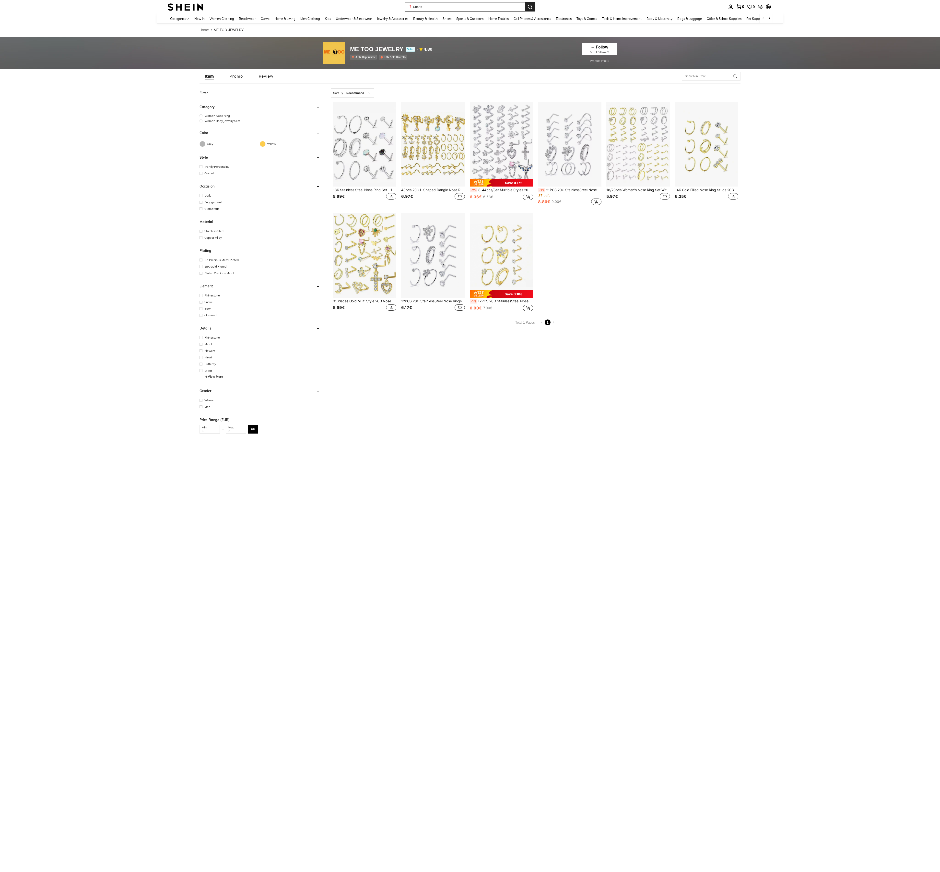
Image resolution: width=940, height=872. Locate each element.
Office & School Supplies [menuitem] (724, 19)
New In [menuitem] (199, 19)
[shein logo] (185, 7)
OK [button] (253, 429)
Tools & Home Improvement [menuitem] (622, 19)
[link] (740, 7)
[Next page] (553, 322)
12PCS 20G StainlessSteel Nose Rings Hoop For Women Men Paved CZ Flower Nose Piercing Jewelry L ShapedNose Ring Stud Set (433, 301)
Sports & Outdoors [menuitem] (469, 19)
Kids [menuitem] (328, 19)
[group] (260, 115)
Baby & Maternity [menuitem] (659, 19)
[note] (501, 183)
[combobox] (352, 93)
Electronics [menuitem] (564, 19)
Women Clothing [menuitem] (222, 19)
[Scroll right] (769, 18)
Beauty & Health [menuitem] (425, 19)
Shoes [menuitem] (447, 19)
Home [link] (204, 30)
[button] (760, 7)
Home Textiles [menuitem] (498, 19)
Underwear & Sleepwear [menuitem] (354, 19)
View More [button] (215, 376)
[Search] (530, 7)
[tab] (209, 76)
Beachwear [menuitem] (247, 19)
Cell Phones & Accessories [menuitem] (532, 19)
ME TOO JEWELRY (376, 49)
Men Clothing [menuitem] (310, 19)
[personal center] (731, 7)
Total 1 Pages (525, 322)
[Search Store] (735, 76)
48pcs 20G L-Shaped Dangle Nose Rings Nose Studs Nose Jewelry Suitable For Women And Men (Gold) (433, 190)
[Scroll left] (763, 18)
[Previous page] (542, 322)
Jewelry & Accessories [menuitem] (392, 19)
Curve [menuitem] (265, 19)
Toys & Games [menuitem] (586, 19)
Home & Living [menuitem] (284, 19)
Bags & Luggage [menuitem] (689, 19)
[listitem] (364, 57)
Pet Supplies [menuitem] (755, 19)
